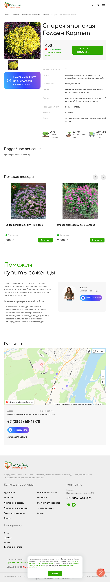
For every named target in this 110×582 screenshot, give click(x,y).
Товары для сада (45, 508)
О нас (6, 533)
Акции (7, 542)
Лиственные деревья (14, 503)
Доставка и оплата (13, 547)
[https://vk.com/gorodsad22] (68, 506)
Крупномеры (10, 492)
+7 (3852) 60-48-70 (23, 421)
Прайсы (8, 537)
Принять (55, 574)
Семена (41, 513)
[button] (95, 177)
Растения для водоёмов (48, 503)
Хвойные (8, 497)
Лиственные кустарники (16, 508)
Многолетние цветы (47, 492)
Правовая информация (18, 562)
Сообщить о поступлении (82, 50)
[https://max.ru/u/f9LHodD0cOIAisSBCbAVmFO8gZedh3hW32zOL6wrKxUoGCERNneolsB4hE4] (74, 506)
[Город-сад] (12, 5)
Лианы (7, 518)
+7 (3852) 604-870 (79, 498)
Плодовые (42, 497)
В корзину (46, 240)
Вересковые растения (14, 513)
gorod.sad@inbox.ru (17, 437)
